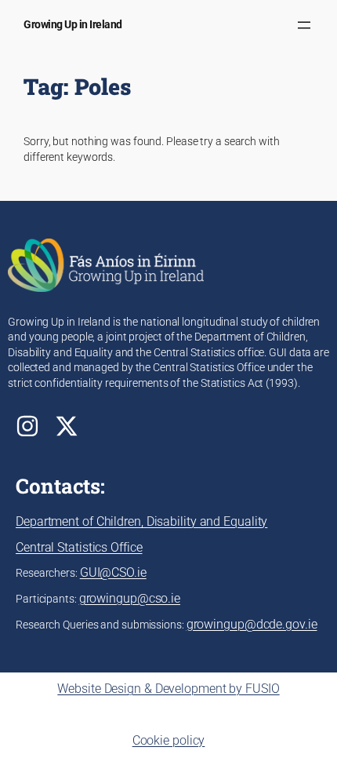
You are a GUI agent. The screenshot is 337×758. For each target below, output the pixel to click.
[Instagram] (27, 426)
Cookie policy (168, 740)
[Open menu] (304, 25)
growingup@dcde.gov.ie (252, 624)
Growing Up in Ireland (73, 24)
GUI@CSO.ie (113, 572)
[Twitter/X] (66, 426)
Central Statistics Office (79, 547)
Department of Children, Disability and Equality (141, 521)
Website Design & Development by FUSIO (168, 688)
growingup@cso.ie (129, 598)
